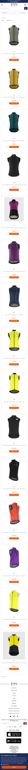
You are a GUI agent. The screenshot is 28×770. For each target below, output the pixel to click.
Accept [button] (14, 767)
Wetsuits (14, 687)
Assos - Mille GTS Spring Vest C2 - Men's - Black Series (14, 488)
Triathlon (14, 690)
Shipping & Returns (14, 708)
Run (14, 698)
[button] (14, 12)
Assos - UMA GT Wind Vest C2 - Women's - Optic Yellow (14, 358)
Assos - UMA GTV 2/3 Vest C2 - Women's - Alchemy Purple (14, 227)
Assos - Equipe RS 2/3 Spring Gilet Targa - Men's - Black (14, 445)
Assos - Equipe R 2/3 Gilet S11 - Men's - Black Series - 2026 (14, 184)
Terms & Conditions (14, 710)
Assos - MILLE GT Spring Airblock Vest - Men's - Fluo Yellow (14, 662)
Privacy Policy (20, 763)
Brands (14, 703)
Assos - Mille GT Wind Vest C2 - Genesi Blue (14, 314)
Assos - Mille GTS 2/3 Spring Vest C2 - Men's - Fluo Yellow (14, 619)
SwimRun (14, 700)
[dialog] (14, 761)
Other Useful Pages (14, 713)
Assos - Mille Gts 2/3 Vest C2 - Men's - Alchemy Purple (14, 271)
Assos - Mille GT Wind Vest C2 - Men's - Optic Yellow (14, 401)
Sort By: (2, 20)
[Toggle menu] (3, 5)
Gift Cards (14, 706)
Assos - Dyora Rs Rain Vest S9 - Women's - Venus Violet (14, 575)
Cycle (14, 695)
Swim (14, 693)
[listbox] (9, 20)
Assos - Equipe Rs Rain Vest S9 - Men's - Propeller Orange (14, 532)
